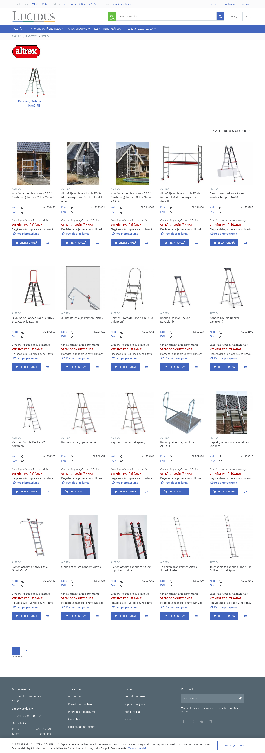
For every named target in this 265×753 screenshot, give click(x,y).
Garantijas (75, 719)
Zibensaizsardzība (140, 28)
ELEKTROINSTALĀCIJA (107, 28)
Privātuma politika (80, 704)
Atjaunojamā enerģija (46, 28)
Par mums (74, 696)
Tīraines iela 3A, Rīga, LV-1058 (79, 4)
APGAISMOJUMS (77, 28)
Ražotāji (18, 28)
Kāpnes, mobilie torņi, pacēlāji (34, 103)
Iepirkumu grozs (134, 704)
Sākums (17, 36)
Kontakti (245, 4)
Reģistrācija (228, 4)
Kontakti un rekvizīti (137, 696)
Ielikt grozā (28, 242)
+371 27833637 (38, 4)
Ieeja (213, 4)
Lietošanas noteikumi (82, 726)
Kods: (15, 207)
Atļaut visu (237, 745)
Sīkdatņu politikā (136, 748)
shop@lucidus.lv (122, 4)
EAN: (14, 212)
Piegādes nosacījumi (81, 711)
